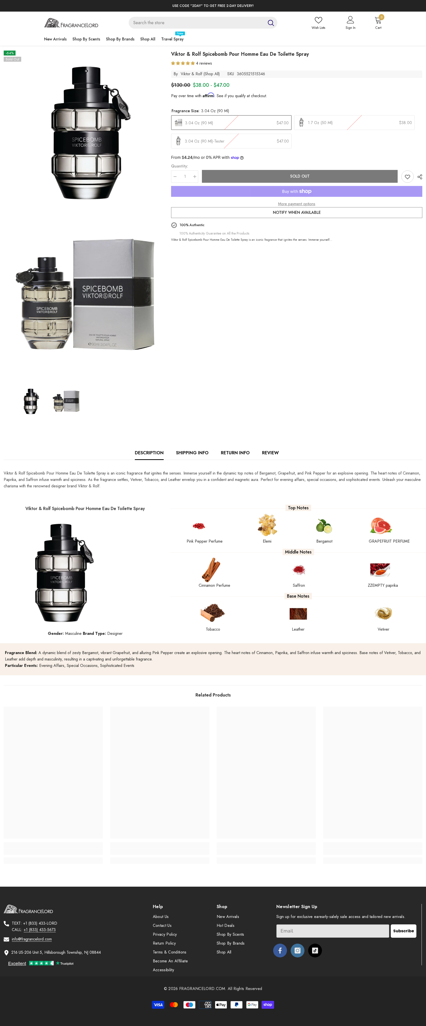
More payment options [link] (296, 204)
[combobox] (197, 23)
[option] (213, 6)
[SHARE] (418, 177)
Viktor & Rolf (191, 74)
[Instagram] (297, 950)
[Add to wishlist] (407, 176)
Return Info (235, 453)
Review (270, 453)
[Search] (203, 23)
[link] (53, 851)
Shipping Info (192, 453)
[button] (183, 63)
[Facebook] (280, 950)
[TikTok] (315, 950)
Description (149, 453)
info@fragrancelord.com (32, 939)
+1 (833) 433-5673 (40, 930)
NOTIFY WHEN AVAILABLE (297, 212)
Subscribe (403, 931)
